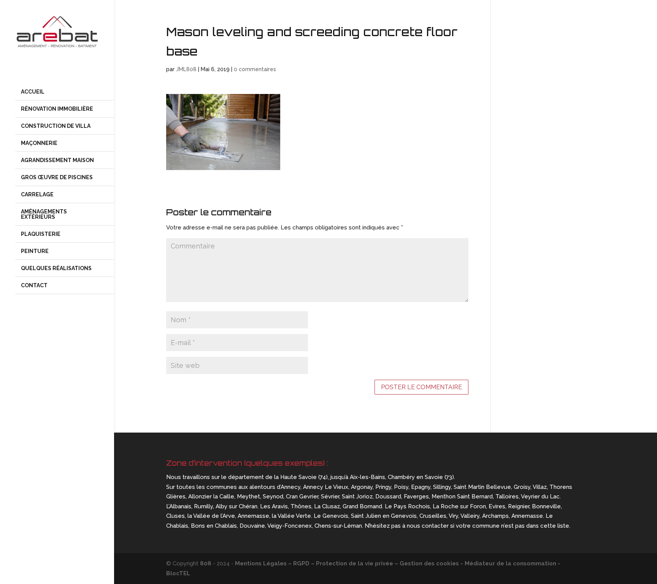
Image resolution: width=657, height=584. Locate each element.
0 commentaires (255, 69)
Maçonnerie (39, 143)
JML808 (186, 69)
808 (205, 563)
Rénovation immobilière (57, 109)
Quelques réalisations (56, 268)
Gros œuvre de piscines (57, 177)
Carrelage (37, 194)
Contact (34, 285)
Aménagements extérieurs (44, 214)
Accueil (32, 92)
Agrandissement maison (57, 160)
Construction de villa (55, 126)
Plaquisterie (40, 234)
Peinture (35, 251)
